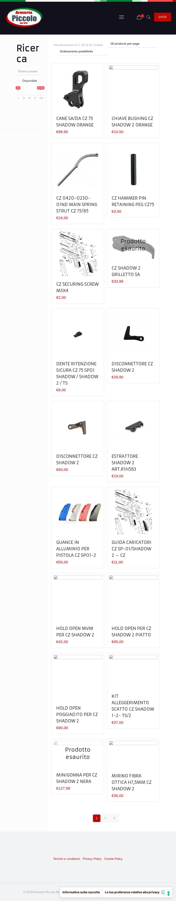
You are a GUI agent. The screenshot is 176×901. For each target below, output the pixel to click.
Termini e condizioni (66, 858)
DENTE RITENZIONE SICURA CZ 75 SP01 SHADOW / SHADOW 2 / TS (77, 373)
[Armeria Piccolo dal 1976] (24, 17)
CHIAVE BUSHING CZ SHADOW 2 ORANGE (132, 121)
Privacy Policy (92, 858)
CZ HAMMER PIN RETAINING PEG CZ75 (133, 201)
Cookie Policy (113, 858)
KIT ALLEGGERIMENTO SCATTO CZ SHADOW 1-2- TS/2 (133, 705)
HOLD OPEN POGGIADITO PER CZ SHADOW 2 (77, 714)
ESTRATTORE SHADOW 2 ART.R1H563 (125, 463)
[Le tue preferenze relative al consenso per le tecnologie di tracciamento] (168, 893)
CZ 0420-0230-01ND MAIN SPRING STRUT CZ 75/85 (76, 204)
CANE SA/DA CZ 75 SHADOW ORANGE (75, 121)
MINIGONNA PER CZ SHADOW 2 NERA (76, 778)
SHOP (162, 17)
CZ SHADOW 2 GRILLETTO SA (126, 271)
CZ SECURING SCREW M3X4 (77, 287)
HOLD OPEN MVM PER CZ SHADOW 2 (75, 631)
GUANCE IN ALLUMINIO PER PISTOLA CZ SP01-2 (76, 549)
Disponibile (29, 80)
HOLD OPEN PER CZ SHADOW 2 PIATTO (131, 631)
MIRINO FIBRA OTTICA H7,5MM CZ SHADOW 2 (132, 782)
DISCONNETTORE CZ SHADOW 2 (132, 367)
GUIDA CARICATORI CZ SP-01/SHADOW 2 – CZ (131, 549)
